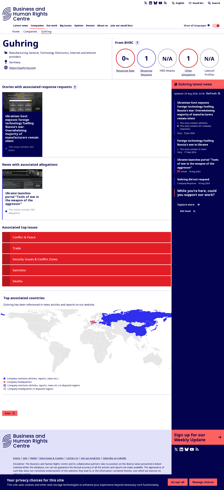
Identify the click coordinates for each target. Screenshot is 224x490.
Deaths (18, 281)
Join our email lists (122, 25)
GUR (38, 108)
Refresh (211, 93)
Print (7, 413)
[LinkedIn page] (151, 3)
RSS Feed (185, 211)
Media (33, 458)
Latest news (20, 25)
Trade (17, 248)
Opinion (78, 25)
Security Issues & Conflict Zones (35, 259)
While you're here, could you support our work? (197, 193)
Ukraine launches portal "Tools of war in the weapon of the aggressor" (22, 198)
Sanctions (19, 270)
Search (215, 3)
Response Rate (125, 70)
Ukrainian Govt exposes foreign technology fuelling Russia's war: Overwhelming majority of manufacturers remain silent (22, 128)
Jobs (25, 458)
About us (102, 25)
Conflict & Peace (24, 237)
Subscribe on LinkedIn (114, 458)
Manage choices (203, 482)
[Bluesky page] (155, 3)
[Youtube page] (160, 3)
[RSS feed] (165, 3)
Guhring (46, 31)
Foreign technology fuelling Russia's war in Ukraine (195, 142)
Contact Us (72, 458)
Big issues (66, 25)
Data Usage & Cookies (51, 458)
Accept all (177, 482)
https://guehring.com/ (22, 68)
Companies (37, 25)
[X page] (146, 3)
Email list (198, 3)
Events (16, 458)
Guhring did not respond (193, 179)
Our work (51, 25)
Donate (90, 25)
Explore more (186, 204)
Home (16, 31)
